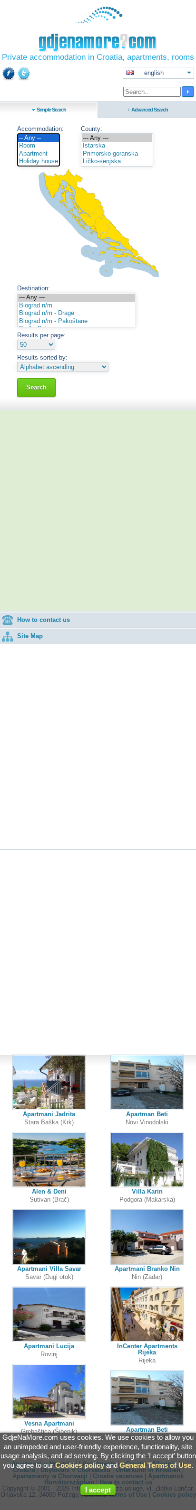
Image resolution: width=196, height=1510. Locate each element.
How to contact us (43, 619)
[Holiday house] (38, 161)
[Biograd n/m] (76, 306)
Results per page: (41, 335)
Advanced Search (149, 109)
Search (36, 387)
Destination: (33, 288)
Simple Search (51, 109)
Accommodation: (40, 128)
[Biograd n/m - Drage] (76, 313)
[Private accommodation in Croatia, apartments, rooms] (98, 21)
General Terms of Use (155, 1465)
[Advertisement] (98, 510)
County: (91, 128)
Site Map (30, 635)
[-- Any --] (38, 138)
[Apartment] (38, 154)
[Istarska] (117, 146)
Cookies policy (79, 1465)
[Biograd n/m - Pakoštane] (76, 321)
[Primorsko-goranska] (117, 154)
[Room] (38, 146)
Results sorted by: (42, 357)
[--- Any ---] (117, 138)
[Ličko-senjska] (117, 161)
